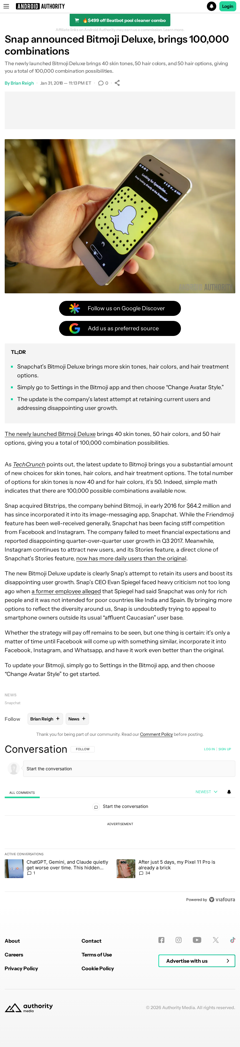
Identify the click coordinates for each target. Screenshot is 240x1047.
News (11, 695)
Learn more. (173, 30)
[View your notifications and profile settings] (229, 792)
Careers (14, 954)
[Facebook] (161, 940)
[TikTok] (232, 940)
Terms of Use (97, 954)
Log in (209, 749)
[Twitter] (216, 940)
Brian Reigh (22, 83)
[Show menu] (6, 6)
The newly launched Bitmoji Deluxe (50, 434)
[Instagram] (179, 940)
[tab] (22, 792)
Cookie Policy (98, 968)
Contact (92, 941)
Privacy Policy (21, 968)
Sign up (224, 749)
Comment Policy (156, 734)
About (12, 941)
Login (227, 6)
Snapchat (13, 702)
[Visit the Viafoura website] (222, 899)
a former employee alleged (66, 591)
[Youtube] (197, 940)
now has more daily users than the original (131, 558)
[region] (120, 824)
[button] (120, 6)
